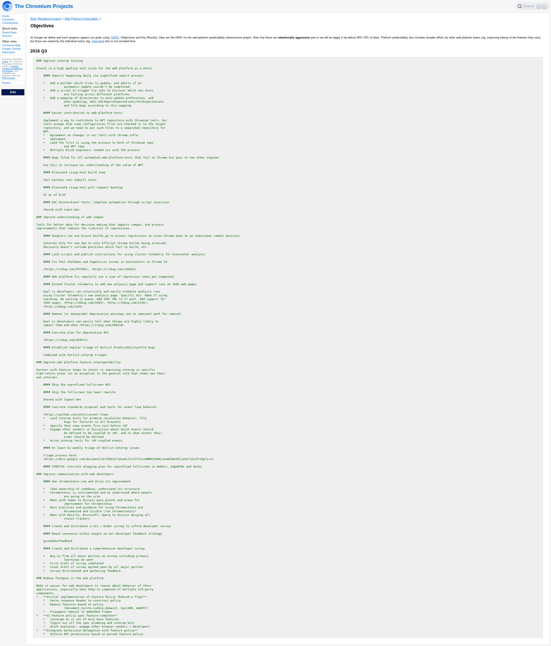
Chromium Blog (11, 45)
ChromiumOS (10, 23)
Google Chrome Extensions (11, 50)
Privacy (6, 83)
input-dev (97, 41)
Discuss (6, 35)
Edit (13, 92)
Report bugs (9, 32)
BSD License (8, 78)
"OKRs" (115, 37)
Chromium (8, 19)
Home (5, 16)
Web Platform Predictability (82, 18)
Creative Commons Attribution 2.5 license (12, 68)
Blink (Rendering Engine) (45, 18)
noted (5, 61)
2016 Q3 (38, 51)
